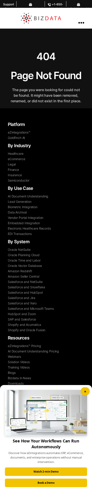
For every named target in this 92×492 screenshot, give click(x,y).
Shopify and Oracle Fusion (26, 330)
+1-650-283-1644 (56, 4)
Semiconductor (18, 180)
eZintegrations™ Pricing (24, 346)
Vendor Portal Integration (25, 218)
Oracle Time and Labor (24, 260)
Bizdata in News (19, 378)
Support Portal (8, 4)
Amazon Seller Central (23, 276)
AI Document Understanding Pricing (33, 351)
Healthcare (15, 153)
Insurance (15, 175)
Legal (12, 164)
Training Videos (19, 367)
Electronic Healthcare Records (29, 228)
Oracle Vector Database (25, 266)
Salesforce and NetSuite (25, 282)
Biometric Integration (23, 207)
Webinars (14, 356)
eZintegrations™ (19, 132)
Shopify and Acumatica (24, 325)
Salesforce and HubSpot (25, 292)
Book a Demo (46, 483)
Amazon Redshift (20, 271)
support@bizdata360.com (31, 4)
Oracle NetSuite (19, 249)
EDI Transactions (20, 234)
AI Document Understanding (28, 196)
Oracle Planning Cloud (24, 255)
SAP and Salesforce (22, 319)
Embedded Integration (24, 223)
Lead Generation (19, 201)
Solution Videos (19, 362)
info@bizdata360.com (78, 4)
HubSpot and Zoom (22, 314)
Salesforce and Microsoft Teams (31, 308)
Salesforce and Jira (21, 298)
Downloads (16, 383)
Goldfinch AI (16, 138)
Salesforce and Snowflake (26, 287)
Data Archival (17, 212)
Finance (13, 170)
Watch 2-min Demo (46, 471)
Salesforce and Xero (22, 303)
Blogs (12, 373)
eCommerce (16, 159)
